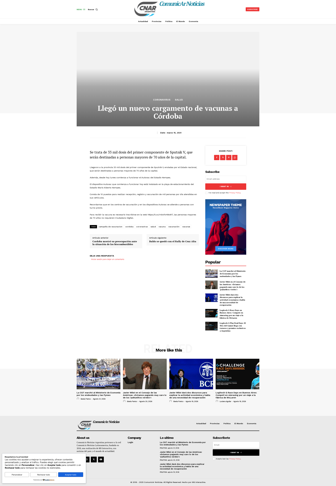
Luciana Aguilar (225, 401)
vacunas (186, 227)
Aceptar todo (70, 475)
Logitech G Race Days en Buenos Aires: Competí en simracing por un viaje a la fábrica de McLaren (231, 314)
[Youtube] (101, 459)
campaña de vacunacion (110, 227)
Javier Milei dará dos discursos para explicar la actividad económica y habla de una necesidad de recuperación (232, 299)
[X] (222, 157)
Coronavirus (161, 100)
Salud (179, 100)
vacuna (162, 227)
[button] (93, 9)
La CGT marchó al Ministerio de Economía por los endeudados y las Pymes (233, 273)
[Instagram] (87, 459)
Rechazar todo (43, 475)
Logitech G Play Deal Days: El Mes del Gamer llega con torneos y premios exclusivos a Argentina (233, 327)
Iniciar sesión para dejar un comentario (107, 259)
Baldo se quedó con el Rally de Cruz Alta (172, 241)
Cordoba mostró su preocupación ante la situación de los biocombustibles (114, 243)
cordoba (129, 227)
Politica (163, 448)
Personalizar (17, 475)
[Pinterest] (228, 157)
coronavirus (142, 227)
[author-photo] (78, 398)
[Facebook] (216, 157)
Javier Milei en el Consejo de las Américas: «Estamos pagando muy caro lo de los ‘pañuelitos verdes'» (232, 285)
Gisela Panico (86, 399)
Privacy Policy (234, 193)
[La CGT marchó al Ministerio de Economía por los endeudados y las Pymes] (211, 273)
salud (153, 227)
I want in (224, 186)
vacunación (173, 227)
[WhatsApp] (234, 157)
